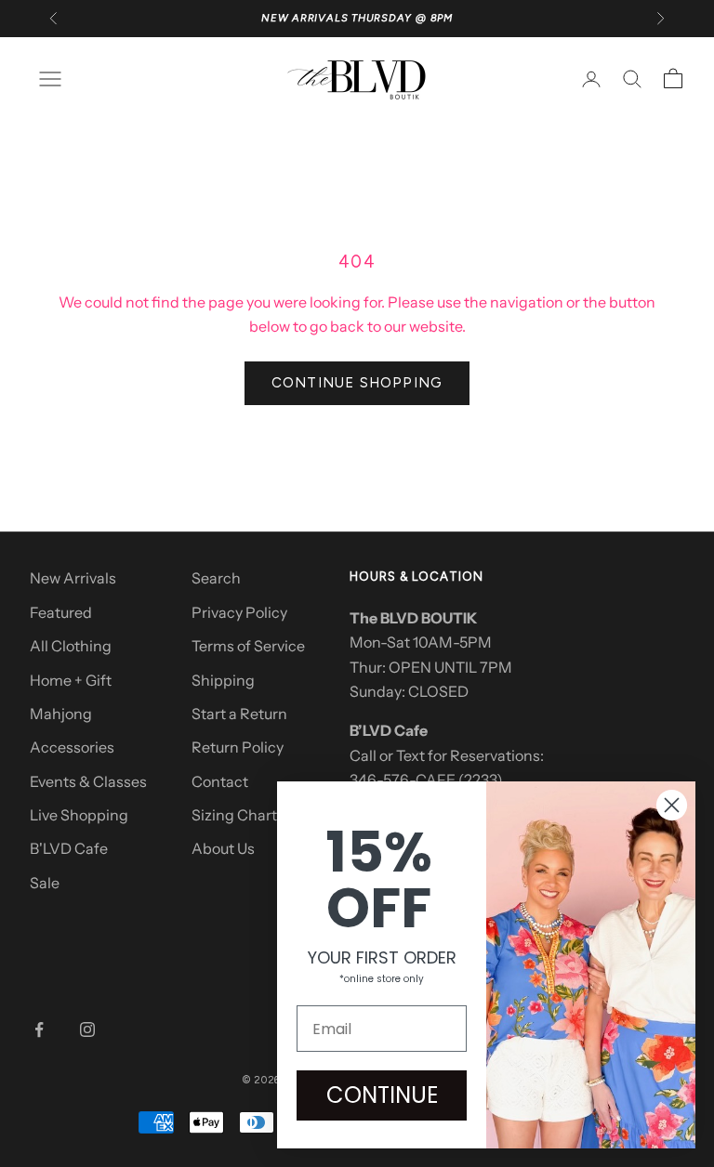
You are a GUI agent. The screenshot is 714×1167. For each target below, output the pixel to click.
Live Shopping (79, 815)
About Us (223, 848)
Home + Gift (71, 680)
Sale (45, 882)
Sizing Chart (234, 815)
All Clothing (71, 645)
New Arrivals (73, 578)
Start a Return (239, 713)
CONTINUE (382, 1095)
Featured (61, 612)
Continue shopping (357, 382)
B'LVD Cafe (69, 848)
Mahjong (61, 713)
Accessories (72, 747)
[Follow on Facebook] (39, 1029)
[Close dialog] (671, 805)
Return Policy (238, 747)
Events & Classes (88, 781)
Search (216, 578)
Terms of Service (248, 645)
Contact (220, 781)
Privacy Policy (239, 612)
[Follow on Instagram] (87, 1029)
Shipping (223, 680)
